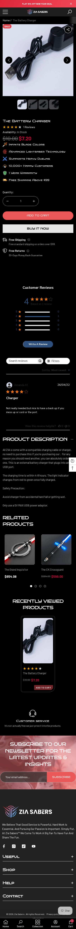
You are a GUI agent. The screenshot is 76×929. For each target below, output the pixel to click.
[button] (69, 12)
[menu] (5, 12)
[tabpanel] (19, 556)
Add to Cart (38, 215)
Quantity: (8, 192)
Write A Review (38, 344)
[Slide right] (67, 60)
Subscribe (61, 777)
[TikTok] (23, 846)
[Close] (71, 3)
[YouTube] (33, 846)
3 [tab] (40, 586)
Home (6, 20)
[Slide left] (8, 60)
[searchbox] (21, 361)
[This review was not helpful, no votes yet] (66, 426)
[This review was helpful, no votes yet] (59, 426)
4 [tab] (45, 586)
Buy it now (38, 228)
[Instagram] (13, 846)
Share (68, 29)
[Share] (68, 29)
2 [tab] (36, 586)
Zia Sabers (19, 914)
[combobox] (56, 370)
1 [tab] (31, 586)
